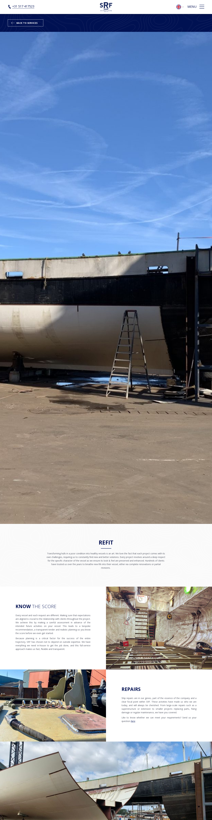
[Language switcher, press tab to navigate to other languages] (181, 7)
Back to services (27, 22)
